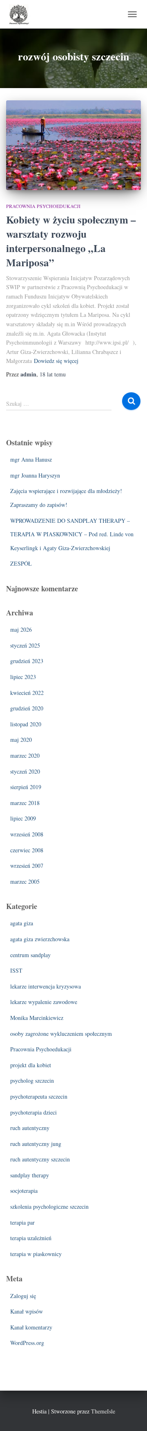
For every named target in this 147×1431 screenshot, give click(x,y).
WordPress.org (27, 1343)
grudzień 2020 (26, 708)
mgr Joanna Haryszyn (35, 475)
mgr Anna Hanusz (31, 459)
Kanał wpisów (26, 1311)
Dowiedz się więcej (56, 361)
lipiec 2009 (23, 818)
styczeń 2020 (25, 771)
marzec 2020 (25, 755)
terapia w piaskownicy (36, 1254)
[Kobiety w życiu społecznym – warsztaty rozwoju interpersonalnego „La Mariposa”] (73, 145)
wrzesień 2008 (26, 834)
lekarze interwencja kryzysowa (45, 986)
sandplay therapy (29, 1175)
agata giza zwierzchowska (39, 939)
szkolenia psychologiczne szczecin (49, 1206)
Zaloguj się (23, 1296)
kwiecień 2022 (27, 693)
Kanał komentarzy (31, 1327)
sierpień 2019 (25, 787)
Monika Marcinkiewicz (36, 1018)
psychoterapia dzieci (33, 1112)
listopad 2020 (25, 724)
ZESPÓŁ (21, 563)
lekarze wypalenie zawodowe (43, 1002)
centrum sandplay (30, 955)
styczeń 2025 (25, 645)
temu (53, 374)
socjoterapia (24, 1190)
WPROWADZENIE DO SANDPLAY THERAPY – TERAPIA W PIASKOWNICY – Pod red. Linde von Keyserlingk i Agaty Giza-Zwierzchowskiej (72, 534)
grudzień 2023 (26, 661)
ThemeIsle (103, 1411)
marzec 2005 (25, 881)
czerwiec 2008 (26, 850)
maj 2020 (21, 739)
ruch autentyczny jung (35, 1144)
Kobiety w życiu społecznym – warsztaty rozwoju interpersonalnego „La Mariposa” (71, 241)
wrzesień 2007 (26, 865)
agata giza (21, 923)
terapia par (22, 1222)
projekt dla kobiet (30, 1065)
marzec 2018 (25, 803)
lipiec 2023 (23, 677)
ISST (16, 970)
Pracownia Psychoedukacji (43, 206)
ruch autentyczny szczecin (40, 1159)
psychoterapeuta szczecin (38, 1096)
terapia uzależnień (30, 1238)
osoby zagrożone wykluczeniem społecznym (61, 1033)
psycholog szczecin (32, 1080)
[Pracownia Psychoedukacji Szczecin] (22, 14)
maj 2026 (21, 629)
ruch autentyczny (29, 1128)
